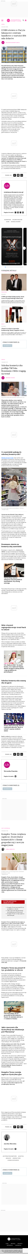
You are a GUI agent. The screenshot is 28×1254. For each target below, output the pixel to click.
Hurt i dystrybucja (5, 828)
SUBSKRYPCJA (18, 1245)
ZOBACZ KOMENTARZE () (11, 342)
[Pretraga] (23, 20)
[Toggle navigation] (2, 20)
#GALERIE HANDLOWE (17, 219)
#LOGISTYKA (21, 1156)
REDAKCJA (13, 1243)
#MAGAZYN (8, 1158)
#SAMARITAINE (7, 219)
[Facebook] (14, 175)
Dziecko (3, 359)
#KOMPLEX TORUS (17, 1158)
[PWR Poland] (14, 1239)
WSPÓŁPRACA (10, 1245)
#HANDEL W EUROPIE (15, 221)
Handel (3, 24)
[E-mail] (21, 175)
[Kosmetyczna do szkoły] (14, 487)
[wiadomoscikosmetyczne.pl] (13, 20)
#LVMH (7, 221)
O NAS (7, 1243)
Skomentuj (7, 346)
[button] (24, 248)
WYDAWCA (20, 1243)
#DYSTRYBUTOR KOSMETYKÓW (10, 1156)
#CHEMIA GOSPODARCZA (13, 1160)
